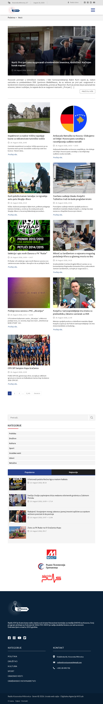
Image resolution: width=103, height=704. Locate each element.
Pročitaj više (87, 91)
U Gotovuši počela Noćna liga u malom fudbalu (47, 479)
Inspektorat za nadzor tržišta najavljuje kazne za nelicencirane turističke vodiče (26, 137)
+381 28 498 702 (63, 668)
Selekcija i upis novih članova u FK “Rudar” (27, 253)
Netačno (13, 463)
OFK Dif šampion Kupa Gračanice (23, 368)
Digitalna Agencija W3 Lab (72, 696)
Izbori (11, 458)
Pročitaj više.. (12, 154)
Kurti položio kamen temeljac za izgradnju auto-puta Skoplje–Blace (27, 198)
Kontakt (24, 701)
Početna (12, 17)
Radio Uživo (74, 2)
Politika (12, 433)
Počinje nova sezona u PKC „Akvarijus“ (26, 310)
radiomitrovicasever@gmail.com (69, 662)
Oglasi (17, 701)
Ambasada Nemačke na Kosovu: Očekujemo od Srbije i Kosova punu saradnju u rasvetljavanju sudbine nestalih (73, 138)
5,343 (28, 393)
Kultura (12, 443)
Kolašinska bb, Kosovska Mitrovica (70, 657)
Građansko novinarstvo (22, 681)
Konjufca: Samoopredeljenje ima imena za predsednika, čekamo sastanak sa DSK (72, 312)
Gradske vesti (15, 453)
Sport (11, 448)
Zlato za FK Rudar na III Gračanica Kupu (44, 527)
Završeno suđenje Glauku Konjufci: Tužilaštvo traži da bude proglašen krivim (72, 198)
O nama (11, 701)
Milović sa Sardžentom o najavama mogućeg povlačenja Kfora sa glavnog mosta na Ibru (74, 255)
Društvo (12, 438)
